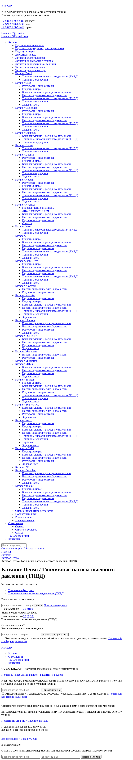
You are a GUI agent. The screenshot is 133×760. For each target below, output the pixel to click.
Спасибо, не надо (38, 720)
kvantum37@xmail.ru (13, 33)
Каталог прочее (24, 485)
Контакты (14, 538)
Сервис (19, 526)
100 (31, 608)
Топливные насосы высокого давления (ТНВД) (50, 76)
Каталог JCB (22, 235)
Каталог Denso (24, 145)
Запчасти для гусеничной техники (35, 63)
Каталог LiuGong (25, 320)
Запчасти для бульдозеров (30, 57)
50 (27, 608)
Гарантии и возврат (51, 674)
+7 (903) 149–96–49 (12, 27)
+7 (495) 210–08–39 (12, 24)
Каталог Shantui (24, 379)
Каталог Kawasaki (25, 285)
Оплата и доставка (26, 529)
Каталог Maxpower (26, 351)
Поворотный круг (26, 513)
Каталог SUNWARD (27, 404)
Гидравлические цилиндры (38, 207)
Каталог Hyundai (25, 204)
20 (24, 608)
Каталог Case (23, 82)
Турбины (27, 442)
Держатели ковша (25, 54)
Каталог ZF (22, 467)
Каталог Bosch (23, 73)
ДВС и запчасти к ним (35, 210)
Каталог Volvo (23, 420)
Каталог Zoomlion (25, 470)
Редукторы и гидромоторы (38, 85)
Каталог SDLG (24, 363)
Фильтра (27, 223)
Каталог (13, 42)
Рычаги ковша (23, 517)
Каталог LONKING (26, 335)
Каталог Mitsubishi (26, 360)
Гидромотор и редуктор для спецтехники (39, 48)
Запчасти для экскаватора (30, 70)
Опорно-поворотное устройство (34, 510)
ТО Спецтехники (18, 535)
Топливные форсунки (35, 79)
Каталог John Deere (26, 260)
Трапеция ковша (24, 520)
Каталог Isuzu (23, 226)
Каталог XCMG (24, 448)
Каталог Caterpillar (26, 107)
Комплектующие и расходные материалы (46, 92)
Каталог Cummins (25, 132)
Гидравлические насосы (29, 45)
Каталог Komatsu (25, 295)
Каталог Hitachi (24, 179)
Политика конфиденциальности (20, 674)
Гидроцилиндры (25, 51)
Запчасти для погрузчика (30, 67)
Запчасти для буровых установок (34, 60)
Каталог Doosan (24, 154)
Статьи (19, 532)
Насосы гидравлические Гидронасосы (44, 95)
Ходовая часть (30, 104)
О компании (15, 523)
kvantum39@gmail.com (14, 36)
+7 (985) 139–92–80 (12, 20)
